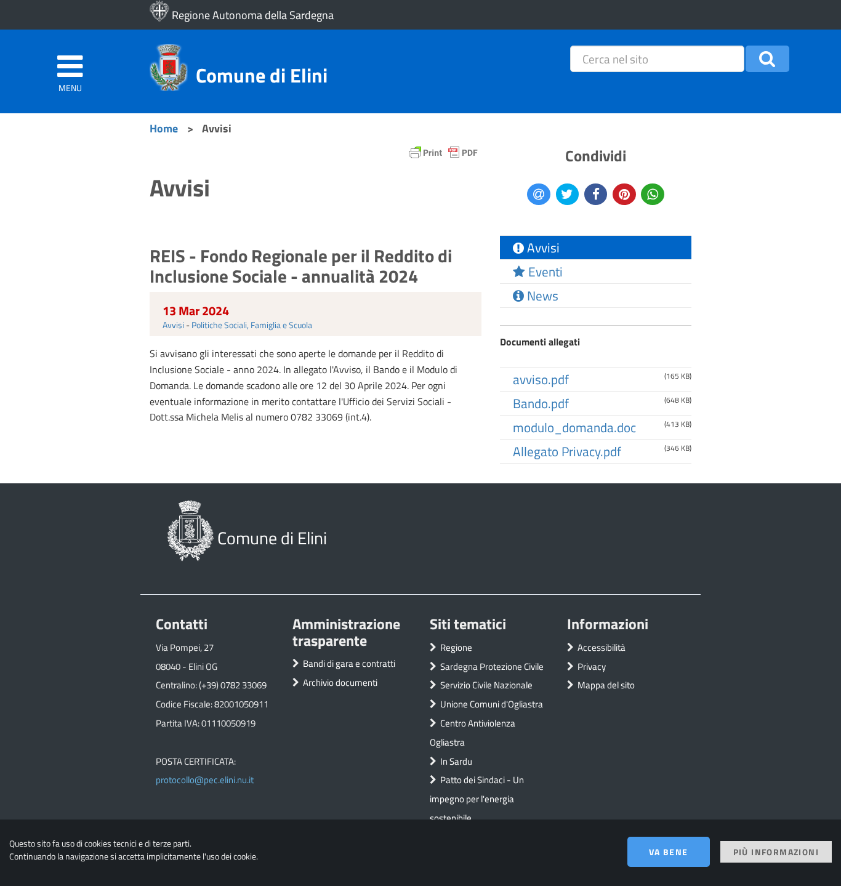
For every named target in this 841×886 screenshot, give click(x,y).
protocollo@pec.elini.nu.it (205, 780)
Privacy (591, 666)
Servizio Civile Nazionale (486, 685)
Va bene (668, 851)
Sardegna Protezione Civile (492, 666)
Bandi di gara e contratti (349, 663)
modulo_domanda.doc (574, 427)
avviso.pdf (541, 379)
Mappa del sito (606, 685)
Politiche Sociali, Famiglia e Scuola (251, 324)
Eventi (544, 271)
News (541, 295)
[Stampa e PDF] (443, 155)
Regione (456, 647)
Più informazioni (776, 851)
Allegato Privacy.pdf (567, 451)
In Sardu (456, 761)
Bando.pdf (541, 403)
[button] (767, 59)
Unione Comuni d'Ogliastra (491, 704)
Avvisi (173, 324)
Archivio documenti (340, 682)
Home (164, 128)
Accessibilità (601, 647)
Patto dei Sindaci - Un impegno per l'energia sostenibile (477, 799)
